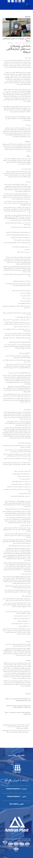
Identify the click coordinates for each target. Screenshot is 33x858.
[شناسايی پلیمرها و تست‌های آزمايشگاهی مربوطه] (16, 27)
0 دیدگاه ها (22, 43)
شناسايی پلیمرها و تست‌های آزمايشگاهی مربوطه (17, 39)
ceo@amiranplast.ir (13, 789)
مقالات (16, 43)
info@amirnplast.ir (13, 796)
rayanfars (9, 43)
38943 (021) (13, 804)
